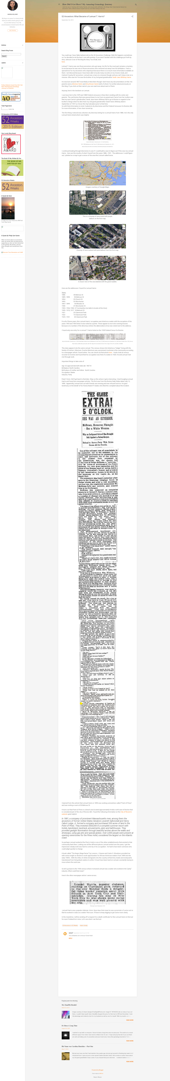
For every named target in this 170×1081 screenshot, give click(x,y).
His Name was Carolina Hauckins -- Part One (77, 1046)
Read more (129, 1020)
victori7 (71, 933)
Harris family (83, 925)
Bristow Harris (78, 84)
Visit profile (12, 30)
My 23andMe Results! (69, 1005)
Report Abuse (98, 1077)
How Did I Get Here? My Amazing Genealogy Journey (87, 4)
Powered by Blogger (97, 1070)
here (63, 62)
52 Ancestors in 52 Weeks (70, 925)
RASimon (101, 1073)
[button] (132, 16)
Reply (70, 938)
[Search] (136, 5)
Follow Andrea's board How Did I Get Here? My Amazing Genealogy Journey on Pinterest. (12, 86)
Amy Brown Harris (92, 84)
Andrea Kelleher (13, 14)
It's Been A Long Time (69, 1025)
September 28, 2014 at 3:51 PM (81, 933)
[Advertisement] (97, 980)
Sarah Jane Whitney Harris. (122, 77)
